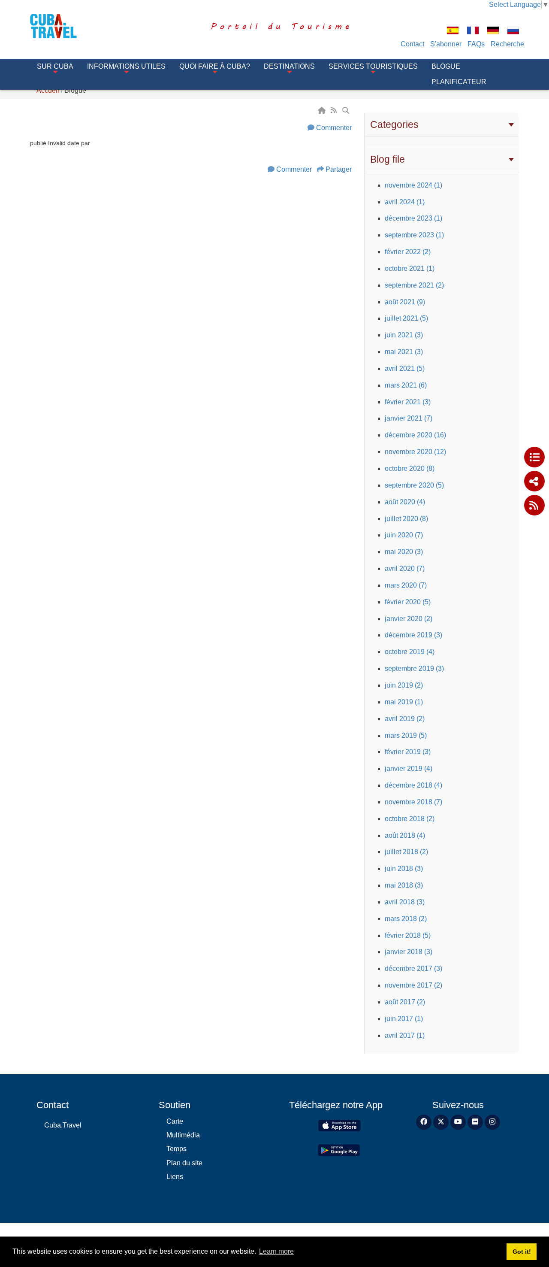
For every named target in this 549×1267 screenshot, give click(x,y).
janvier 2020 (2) (408, 618)
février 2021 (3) (408, 402)
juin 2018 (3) (404, 868)
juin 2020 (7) (404, 535)
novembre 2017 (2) (413, 985)
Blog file (387, 159)
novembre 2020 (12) (415, 451)
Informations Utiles (126, 66)
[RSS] (334, 110)
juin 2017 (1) (404, 1018)
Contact (412, 44)
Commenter (334, 127)
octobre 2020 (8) (409, 468)
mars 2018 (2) (406, 918)
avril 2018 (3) (405, 902)
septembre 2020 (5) (414, 485)
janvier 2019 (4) (408, 768)
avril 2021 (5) (405, 368)
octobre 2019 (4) (409, 651)
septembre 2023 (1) (414, 235)
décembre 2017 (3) (413, 968)
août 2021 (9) (405, 302)
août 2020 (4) (405, 502)
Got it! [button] (522, 1251)
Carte (174, 1121)
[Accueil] (322, 110)
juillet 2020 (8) (406, 518)
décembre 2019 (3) (413, 635)
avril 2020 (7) (405, 568)
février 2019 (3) (408, 751)
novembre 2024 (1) (413, 185)
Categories (394, 124)
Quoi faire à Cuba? (214, 66)
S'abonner (446, 44)
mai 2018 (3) (404, 885)
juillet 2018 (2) (406, 851)
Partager (339, 169)
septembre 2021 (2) (414, 285)
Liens (174, 1176)
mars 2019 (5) (406, 735)
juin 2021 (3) (404, 335)
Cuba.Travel (62, 1125)
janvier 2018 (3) (408, 951)
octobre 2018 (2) (409, 818)
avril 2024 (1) (405, 202)
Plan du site (184, 1163)
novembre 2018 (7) (413, 802)
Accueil (47, 90)
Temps (176, 1148)
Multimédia (183, 1135)
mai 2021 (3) (404, 351)
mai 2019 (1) (404, 702)
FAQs (476, 44)
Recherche (507, 44)
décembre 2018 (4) (413, 785)
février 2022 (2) (408, 251)
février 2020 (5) (408, 602)
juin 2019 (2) (404, 685)
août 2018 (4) (405, 835)
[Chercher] (346, 110)
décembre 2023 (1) (413, 218)
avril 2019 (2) (405, 718)
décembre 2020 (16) (415, 435)
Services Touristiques (373, 66)
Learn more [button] (276, 1251)
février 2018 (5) (408, 935)
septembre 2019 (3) (414, 668)
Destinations (289, 66)
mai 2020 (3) (404, 551)
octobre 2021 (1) (409, 268)
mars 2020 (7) (406, 585)
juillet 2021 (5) (406, 318)
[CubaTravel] (65, 26)
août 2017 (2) (405, 1002)
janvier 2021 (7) (408, 418)
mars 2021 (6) (406, 385)
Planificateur (458, 81)
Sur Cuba (55, 66)
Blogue (445, 66)
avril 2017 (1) (405, 1035)
